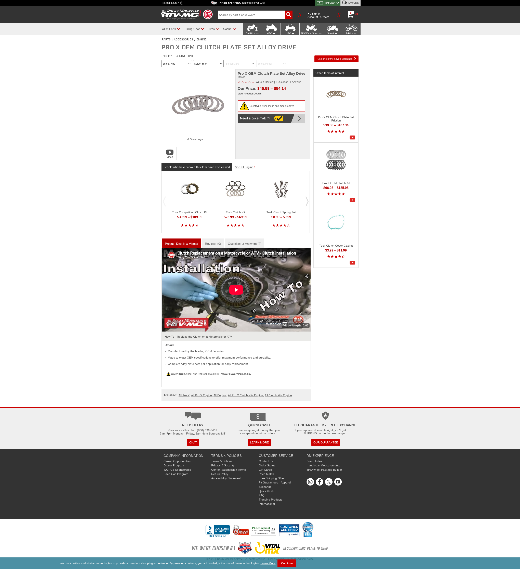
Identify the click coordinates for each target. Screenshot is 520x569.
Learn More (267, 563)
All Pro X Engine (201, 395)
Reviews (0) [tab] (213, 243)
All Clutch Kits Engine (278, 395)
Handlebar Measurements (323, 465)
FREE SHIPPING (242, 2)
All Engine (219, 395)
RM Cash (330, 2)
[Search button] (288, 15)
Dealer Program (174, 465)
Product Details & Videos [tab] (181, 243)
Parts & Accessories (177, 39)
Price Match (266, 474)
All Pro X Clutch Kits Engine (245, 395)
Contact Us (266, 461)
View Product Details (250, 93)
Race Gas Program (176, 474)
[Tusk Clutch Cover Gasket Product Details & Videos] (353, 262)
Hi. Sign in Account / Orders (318, 15)
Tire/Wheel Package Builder (324, 469)
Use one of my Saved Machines (334, 58)
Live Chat (353, 2)
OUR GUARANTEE (325, 442)
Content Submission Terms (228, 469)
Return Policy (219, 474)
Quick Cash (266, 491)
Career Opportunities (177, 461)
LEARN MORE (259, 442)
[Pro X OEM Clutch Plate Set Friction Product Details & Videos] (353, 137)
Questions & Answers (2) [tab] (244, 243)
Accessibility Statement (226, 478)
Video (170, 157)
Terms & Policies (221, 461)
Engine (201, 39)
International (267, 503)
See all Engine (244, 167)
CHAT (193, 442)
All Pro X (184, 395)
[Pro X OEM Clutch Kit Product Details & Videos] (353, 200)
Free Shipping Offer (271, 478)
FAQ (261, 495)
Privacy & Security (222, 465)
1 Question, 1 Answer (288, 81)
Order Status (267, 465)
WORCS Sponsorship (177, 469)
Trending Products (270, 499)
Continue (287, 563)
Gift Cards (265, 469)
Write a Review (264, 82)
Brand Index (314, 461)
